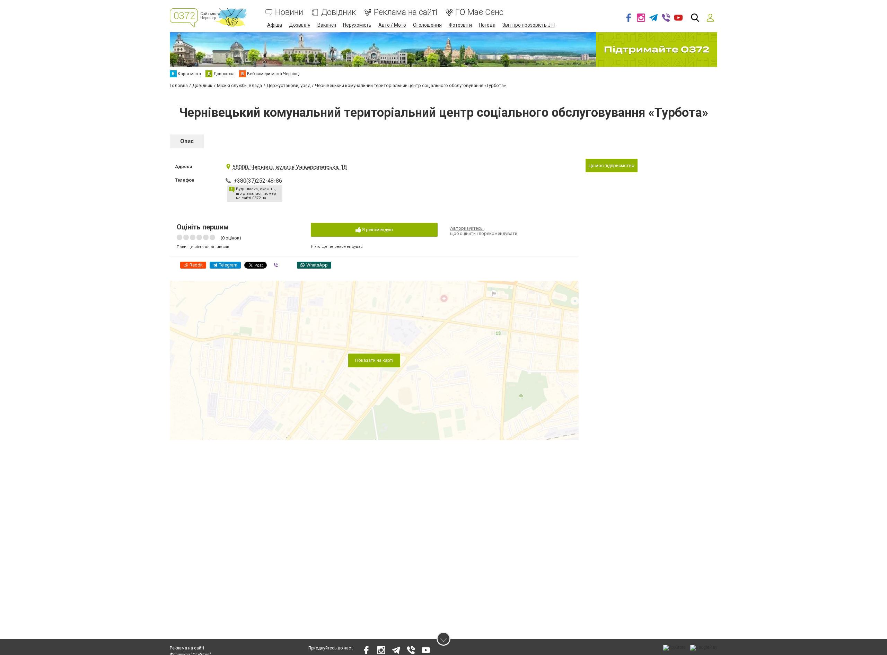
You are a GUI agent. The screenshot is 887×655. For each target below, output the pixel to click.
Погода (487, 25)
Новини (289, 12)
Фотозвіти (460, 25)
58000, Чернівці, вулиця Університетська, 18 (289, 167)
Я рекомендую (377, 229)
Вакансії (326, 25)
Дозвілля (299, 25)
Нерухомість (357, 25)
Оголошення (427, 25)
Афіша (274, 25)
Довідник (338, 12)
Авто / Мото (392, 25)
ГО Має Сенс (479, 12)
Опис (187, 141)
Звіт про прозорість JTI (528, 25)
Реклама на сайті (405, 12)
